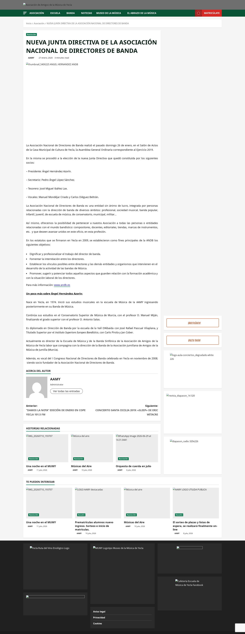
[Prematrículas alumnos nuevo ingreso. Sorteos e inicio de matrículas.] (98, 503)
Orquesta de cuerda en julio (133, 466)
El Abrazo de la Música (141, 13)
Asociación (36, 13)
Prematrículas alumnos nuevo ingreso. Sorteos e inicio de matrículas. (94, 526)
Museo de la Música (108, 13)
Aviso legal (99, 611)
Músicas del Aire (81, 466)
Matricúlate (212, 13)
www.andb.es (62, 285)
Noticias (86, 13)
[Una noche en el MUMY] (47, 448)
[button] (25, 13)
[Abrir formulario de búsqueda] (192, 13)
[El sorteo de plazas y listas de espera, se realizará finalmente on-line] (196, 503)
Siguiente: (126, 410)
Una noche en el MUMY (41, 466)
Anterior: (55, 410)
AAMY (31, 57)
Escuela (55, 13)
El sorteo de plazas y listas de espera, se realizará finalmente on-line (195, 526)
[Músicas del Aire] (92, 448)
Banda (70, 13)
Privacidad (99, 617)
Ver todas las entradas (66, 391)
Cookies (97, 623)
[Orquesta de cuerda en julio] (137, 448)
